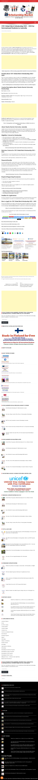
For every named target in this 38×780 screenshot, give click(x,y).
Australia (8, 90)
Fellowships (3, 639)
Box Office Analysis (4, 624)
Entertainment (4, 633)
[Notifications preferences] (1, 777)
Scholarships (6, 276)
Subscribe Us (5, 322)
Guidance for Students (5, 640)
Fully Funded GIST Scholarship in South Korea (23, 147)
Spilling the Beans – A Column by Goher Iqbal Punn (10, 656)
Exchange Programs (5, 635)
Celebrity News (4, 630)
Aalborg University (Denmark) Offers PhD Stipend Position (12, 687)
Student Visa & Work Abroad (6, 658)
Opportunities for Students (6, 646)
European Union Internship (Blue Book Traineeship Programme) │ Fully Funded (12, 392)
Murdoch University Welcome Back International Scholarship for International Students (16, 716)
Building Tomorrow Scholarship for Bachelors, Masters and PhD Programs (11, 284)
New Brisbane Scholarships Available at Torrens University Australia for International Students (17, 727)
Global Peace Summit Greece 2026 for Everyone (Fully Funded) (22, 599)
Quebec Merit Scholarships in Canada (21, 214)
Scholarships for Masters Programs (23, 276)
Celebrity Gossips (4, 628)
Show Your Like (6, 347)
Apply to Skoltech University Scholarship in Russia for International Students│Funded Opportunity (17, 720)
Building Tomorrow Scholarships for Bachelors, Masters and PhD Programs (21, 84)
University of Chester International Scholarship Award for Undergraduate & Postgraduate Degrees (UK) (16, 382)
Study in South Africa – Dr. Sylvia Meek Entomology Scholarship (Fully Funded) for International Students (19, 723)
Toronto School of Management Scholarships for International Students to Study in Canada (17, 705)
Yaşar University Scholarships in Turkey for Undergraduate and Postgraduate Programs (20, 769)
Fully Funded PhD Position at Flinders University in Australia (12, 698)
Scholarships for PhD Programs (7, 653)
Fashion (2, 637)
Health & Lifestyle (4, 642)
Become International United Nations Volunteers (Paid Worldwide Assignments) (12, 363)
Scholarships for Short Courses (8, 277)
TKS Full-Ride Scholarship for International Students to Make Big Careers (14, 691)
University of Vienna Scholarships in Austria (23, 174)
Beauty (2, 623)
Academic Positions (4, 621)
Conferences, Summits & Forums (7, 631)
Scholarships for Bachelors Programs (14, 276)
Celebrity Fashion (4, 626)
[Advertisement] (19, 40)
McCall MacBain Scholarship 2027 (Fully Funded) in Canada (15, 773)
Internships (3, 644)
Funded (10, 99)
